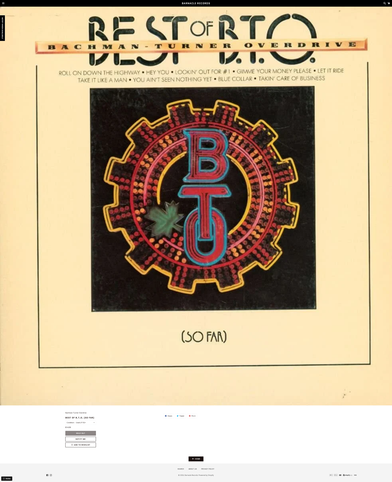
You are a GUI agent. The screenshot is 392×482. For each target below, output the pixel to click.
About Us (193, 469)
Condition (70, 422)
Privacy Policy (207, 469)
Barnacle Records (196, 3)
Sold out (80, 433)
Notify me (81, 439)
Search (181, 469)
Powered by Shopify (206, 475)
